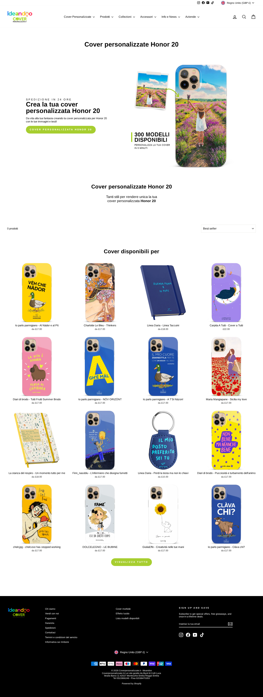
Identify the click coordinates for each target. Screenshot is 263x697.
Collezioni (125, 16)
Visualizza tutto (131, 562)
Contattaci (50, 632)
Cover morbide (123, 609)
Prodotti (105, 16)
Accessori (147, 16)
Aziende (191, 16)
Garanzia (49, 623)
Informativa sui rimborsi (57, 642)
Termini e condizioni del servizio (61, 637)
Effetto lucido (122, 613)
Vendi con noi (52, 613)
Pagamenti (50, 618)
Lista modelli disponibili (127, 618)
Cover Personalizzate (78, 16)
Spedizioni (50, 627)
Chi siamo (50, 609)
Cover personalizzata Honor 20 (61, 129)
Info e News (169, 16)
